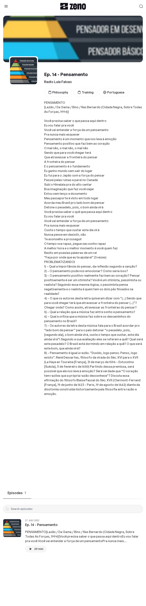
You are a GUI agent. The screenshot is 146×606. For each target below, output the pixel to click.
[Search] (141, 6)
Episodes (17, 493)
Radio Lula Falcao (58, 82)
